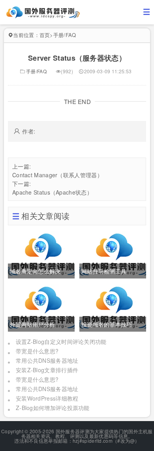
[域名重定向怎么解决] (41, 254)
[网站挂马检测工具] (112, 254)
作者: (28, 131)
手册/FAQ (64, 35)
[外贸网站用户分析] (41, 307)
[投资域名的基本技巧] (112, 307)
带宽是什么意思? (37, 351)
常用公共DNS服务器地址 (47, 360)
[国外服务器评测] (43, 11)
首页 (44, 35)
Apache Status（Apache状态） (52, 192)
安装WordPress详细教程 (47, 398)
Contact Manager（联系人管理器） (57, 175)
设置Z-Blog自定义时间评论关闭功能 (61, 341)
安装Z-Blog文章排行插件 (47, 370)
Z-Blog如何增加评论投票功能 (53, 408)
